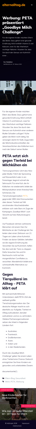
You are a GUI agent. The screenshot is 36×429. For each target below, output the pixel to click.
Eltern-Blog (10, 378)
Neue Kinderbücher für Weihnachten (14, 396)
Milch (7, 381)
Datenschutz (17, 426)
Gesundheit (20, 378)
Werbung (20, 381)
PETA (25, 196)
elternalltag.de (13, 5)
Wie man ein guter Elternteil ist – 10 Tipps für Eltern (17, 412)
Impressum (25, 423)
